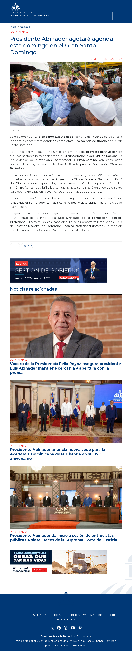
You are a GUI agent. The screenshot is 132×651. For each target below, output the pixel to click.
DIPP (15, 245)
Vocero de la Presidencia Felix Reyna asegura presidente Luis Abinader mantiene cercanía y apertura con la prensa (65, 368)
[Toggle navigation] (117, 16)
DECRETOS (73, 615)
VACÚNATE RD (92, 615)
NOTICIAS (56, 615)
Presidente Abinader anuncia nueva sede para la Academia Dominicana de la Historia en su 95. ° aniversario (57, 454)
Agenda (27, 245)
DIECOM (111, 615)
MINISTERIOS (66, 619)
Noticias (25, 26)
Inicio (13, 26)
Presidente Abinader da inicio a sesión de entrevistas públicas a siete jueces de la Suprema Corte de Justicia (63, 537)
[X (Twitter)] (52, 628)
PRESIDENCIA (37, 615)
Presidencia (19, 32)
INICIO (20, 615)
